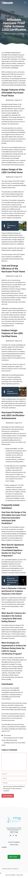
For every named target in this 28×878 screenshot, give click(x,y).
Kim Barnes (20, 34)
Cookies (4, 847)
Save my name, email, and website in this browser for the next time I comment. (14, 789)
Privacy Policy (14, 844)
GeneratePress (22, 868)
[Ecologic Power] (7, 3)
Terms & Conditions (14, 842)
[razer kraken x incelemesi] (14, 873)
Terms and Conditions (10, 875)
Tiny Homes (7, 735)
